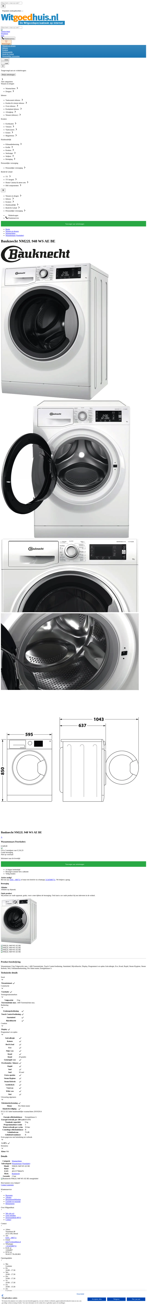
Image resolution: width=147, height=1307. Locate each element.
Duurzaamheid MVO (13, 1218)
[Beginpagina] (33, 24)
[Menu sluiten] (3, 6)
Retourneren (10, 1204)
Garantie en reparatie (13, 1202)
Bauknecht (16, 1174)
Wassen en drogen (9, 46)
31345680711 (50, 880)
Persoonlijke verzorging (11, 56)
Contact (8, 1220)
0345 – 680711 (15, 880)
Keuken (5, 50)
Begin (8, 229)
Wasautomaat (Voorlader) (15, 235)
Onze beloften (11, 1215)
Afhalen (8, 1197)
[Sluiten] (3, 66)
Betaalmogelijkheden (13, 1199)
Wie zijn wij (10, 1213)
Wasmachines (10, 233)
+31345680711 (11, 1246)
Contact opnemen (7, 1185)
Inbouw (5, 48)
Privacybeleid (80, 1294)
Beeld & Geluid (8, 54)
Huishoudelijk (7, 52)
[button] (73, 837)
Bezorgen (9, 1195)
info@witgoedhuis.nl (13, 1242)
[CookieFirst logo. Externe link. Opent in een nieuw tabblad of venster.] (2, 1296)
